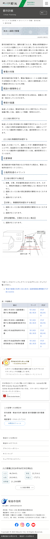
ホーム (4, 20)
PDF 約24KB (43, 333)
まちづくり (23, 20)
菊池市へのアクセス (10, 443)
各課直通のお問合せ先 (9, 536)
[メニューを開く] (46, 3)
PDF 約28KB (43, 312)
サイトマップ (8, 454)
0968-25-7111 (15, 512)
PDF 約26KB (43, 343)
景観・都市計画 (34, 20)
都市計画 (8, 23)
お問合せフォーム (14, 423)
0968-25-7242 (19, 419)
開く (42, 12)
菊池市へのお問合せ (10, 438)
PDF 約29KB (43, 323)
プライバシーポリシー (11, 448)
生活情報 (13, 20)
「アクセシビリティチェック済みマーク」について (23, 374)
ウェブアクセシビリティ (12, 459)
